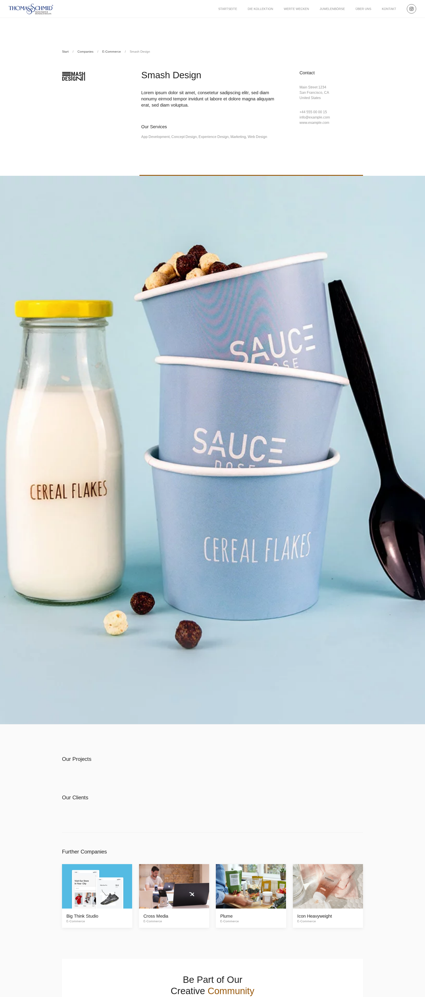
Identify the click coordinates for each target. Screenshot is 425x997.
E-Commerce (111, 51)
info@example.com (314, 117)
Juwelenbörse (332, 9)
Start (65, 51)
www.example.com (314, 122)
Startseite (227, 9)
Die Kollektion (260, 9)
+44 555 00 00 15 (313, 112)
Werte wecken (296, 9)
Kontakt (389, 9)
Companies (85, 51)
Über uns (363, 9)
